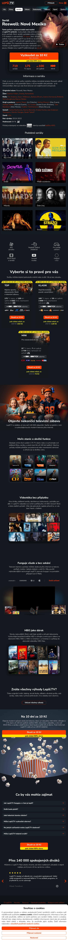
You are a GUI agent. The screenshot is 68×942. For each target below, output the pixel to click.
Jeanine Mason (21, 102)
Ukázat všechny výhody (34, 702)
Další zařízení (54, 580)
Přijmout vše (34, 928)
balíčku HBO (50, 125)
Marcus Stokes (20, 99)
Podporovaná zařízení (56, 903)
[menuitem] (60, 44)
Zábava (47, 9)
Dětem (27, 9)
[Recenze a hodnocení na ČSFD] (18, 122)
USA (9, 115)
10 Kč (39, 48)
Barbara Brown (36, 97)
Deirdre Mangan (17, 112)
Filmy (11, 9)
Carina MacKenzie (15, 110)
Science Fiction (12, 93)
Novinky (17, 903)
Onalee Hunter (41, 110)
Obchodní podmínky (38, 903)
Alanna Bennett (29, 110)
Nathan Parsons (43, 102)
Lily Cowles (31, 104)
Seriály (18, 9)
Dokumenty (37, 9)
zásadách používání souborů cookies (25, 924)
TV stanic (26, 36)
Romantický (29, 93)
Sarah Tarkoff (29, 112)
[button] (2, 881)
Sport (55, 9)
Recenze (25, 903)
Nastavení (34, 938)
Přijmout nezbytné (34, 933)
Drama (21, 93)
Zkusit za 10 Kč (34, 732)
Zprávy (63, 9)
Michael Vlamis (8, 104)
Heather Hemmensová (29, 107)
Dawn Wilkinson (24, 97)
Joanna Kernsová (49, 97)
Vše (4, 9)
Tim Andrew (12, 97)
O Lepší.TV (8, 903)
